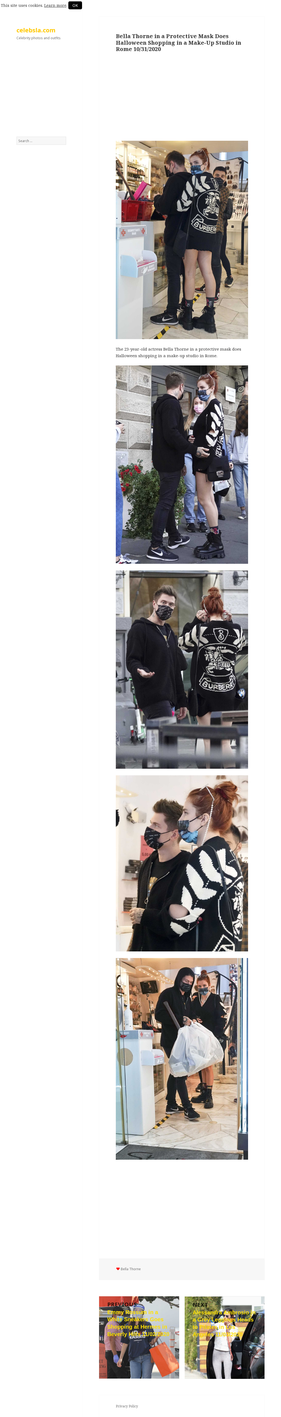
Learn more (55, 5)
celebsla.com (35, 30)
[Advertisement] (41, 91)
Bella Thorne (131, 1269)
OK (75, 5)
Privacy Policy (127, 1406)
